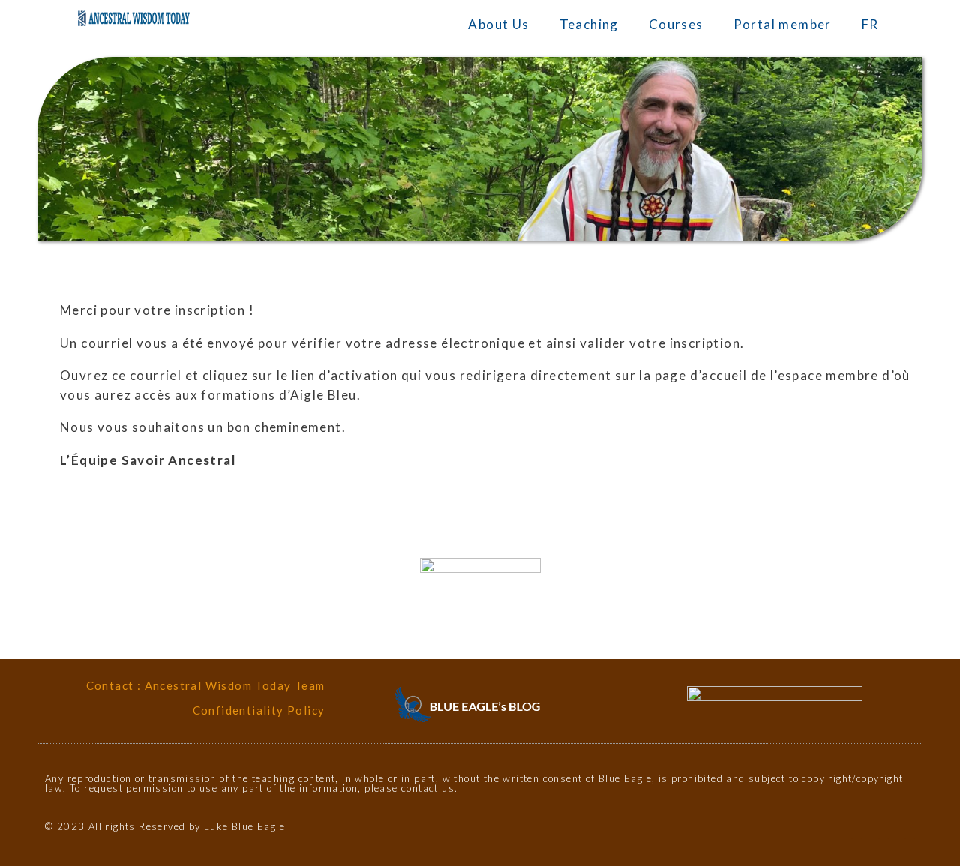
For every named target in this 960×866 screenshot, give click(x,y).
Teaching (589, 24)
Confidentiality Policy (259, 710)
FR (870, 24)
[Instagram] (883, 834)
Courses (676, 24)
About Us (498, 24)
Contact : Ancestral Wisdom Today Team (206, 685)
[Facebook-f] (856, 834)
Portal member (783, 24)
